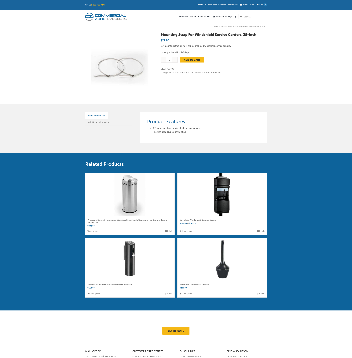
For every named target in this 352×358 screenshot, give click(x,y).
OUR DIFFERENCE (191, 356)
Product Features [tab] (96, 115)
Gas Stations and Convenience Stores (191, 72)
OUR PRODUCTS (237, 356)
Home (216, 26)
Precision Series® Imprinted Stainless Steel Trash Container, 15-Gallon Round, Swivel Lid (127, 221)
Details (169, 231)
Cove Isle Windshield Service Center (198, 220)
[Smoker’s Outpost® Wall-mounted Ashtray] (129, 259)
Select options (187, 231)
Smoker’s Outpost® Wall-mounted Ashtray (109, 284)
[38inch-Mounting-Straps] (119, 67)
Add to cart (192, 59)
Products (223, 26)
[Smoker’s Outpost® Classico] (222, 259)
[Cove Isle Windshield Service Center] (222, 194)
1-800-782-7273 (98, 5)
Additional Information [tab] (98, 122)
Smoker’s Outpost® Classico (194, 284)
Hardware (216, 72)
